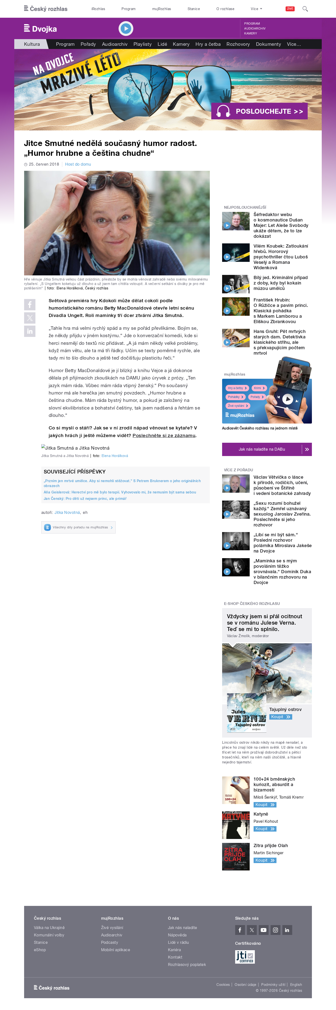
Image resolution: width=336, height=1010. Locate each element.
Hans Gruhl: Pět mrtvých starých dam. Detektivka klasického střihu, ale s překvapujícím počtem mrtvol (279, 342)
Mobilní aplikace (115, 949)
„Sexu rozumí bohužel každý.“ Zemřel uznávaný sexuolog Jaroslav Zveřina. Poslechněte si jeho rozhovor (282, 514)
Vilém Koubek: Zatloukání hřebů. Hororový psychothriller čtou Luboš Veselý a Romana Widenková (281, 256)
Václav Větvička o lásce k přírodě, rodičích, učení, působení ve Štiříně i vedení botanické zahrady (282, 485)
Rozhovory (238, 44)
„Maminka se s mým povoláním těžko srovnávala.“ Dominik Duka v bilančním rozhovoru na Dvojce (282, 571)
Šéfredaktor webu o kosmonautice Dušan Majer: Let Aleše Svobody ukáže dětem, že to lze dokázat (281, 225)
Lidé (162, 44)
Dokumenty (268, 44)
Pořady (88, 44)
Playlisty (143, 44)
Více (294, 44)
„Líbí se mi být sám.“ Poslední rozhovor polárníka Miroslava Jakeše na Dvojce (283, 542)
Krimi (257, 388)
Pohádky (234, 397)
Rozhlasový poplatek (187, 964)
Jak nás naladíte (182, 927)
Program (129, 9)
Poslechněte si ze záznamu (164, 435)
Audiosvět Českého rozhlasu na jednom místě (260, 428)
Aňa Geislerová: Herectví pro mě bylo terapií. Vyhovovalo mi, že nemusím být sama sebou (120, 492)
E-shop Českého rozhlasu (252, 603)
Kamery (250, 33)
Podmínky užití (273, 985)
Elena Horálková (115, 456)
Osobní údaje (246, 985)
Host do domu (78, 164)
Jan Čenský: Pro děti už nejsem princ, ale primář (85, 499)
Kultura (32, 44)
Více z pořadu (238, 470)
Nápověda (177, 935)
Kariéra (174, 949)
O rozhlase (225, 9)
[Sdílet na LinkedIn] (29, 331)
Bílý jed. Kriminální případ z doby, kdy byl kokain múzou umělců (281, 283)
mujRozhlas (161, 9)
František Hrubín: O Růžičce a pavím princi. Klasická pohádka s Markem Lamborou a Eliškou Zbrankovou (281, 310)
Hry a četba (208, 44)
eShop (40, 949)
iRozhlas (98, 9)
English (296, 985)
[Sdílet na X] (29, 318)
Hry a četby (235, 388)
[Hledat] (305, 9)
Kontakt (175, 957)
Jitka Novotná (67, 512)
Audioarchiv (254, 28)
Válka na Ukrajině (49, 927)
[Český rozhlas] (45, 9)
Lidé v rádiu (178, 942)
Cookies (223, 985)
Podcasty (109, 942)
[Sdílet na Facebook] (29, 304)
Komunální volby (49, 935)
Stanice (194, 9)
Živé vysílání (236, 406)
